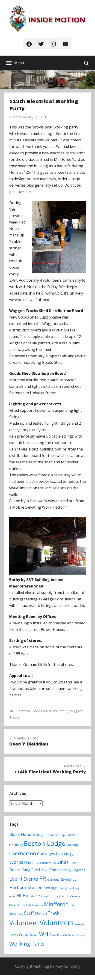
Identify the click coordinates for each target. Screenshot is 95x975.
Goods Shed (41, 711)
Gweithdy (68, 879)
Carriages (46, 853)
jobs (61, 896)
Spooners (16, 913)
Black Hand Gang (26, 834)
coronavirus (48, 863)
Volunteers (57, 922)
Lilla (28, 905)
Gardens (53, 879)
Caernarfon (22, 853)
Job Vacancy (72, 896)
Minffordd (56, 904)
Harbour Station (26, 887)
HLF (21, 895)
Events (31, 879)
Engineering (60, 869)
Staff (29, 913)
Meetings (37, 905)
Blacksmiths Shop (54, 835)
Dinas (62, 862)
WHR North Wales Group (68, 935)
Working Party (27, 943)
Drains (73, 863)
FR (42, 878)
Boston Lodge (44, 843)
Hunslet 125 (33, 896)
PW (72, 905)
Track (53, 913)
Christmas (31, 862)
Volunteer (60, 711)
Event (16, 878)
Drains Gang (19, 869)
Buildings (72, 845)
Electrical (23, 711)
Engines (78, 870)
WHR (45, 934)
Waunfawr (28, 934)
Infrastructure (49, 896)
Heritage (50, 888)
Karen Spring (17, 905)
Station (41, 913)
